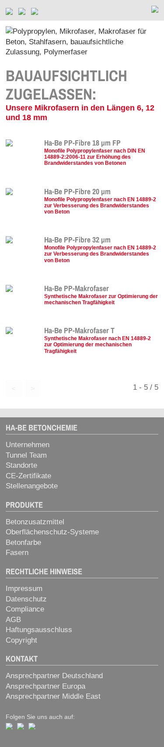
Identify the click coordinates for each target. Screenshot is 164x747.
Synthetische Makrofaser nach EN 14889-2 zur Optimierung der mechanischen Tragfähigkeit (97, 344)
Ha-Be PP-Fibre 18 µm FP (82, 143)
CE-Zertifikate (28, 476)
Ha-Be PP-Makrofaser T (79, 330)
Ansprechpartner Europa (45, 686)
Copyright (21, 640)
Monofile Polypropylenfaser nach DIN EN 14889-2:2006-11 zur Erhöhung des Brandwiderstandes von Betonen (94, 157)
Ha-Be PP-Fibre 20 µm (78, 191)
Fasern (17, 552)
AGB (13, 619)
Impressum (24, 588)
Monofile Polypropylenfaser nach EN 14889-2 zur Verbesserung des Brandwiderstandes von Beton (100, 205)
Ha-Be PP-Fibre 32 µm (78, 240)
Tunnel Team (26, 455)
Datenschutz (26, 599)
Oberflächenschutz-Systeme (52, 532)
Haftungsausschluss (39, 630)
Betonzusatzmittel (35, 522)
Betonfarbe (23, 542)
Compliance (25, 609)
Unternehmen (27, 445)
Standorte (21, 465)
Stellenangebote (32, 486)
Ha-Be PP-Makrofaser (76, 288)
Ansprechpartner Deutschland (54, 676)
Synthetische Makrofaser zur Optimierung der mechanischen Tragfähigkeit (101, 299)
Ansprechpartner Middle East (53, 696)
